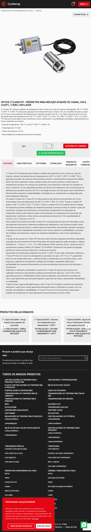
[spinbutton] (48, 146)
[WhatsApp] (84, 525)
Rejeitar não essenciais (21, 526)
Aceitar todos (44, 526)
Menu (82, 4)
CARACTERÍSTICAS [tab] (24, 163)
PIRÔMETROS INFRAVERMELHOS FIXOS (17, 10)
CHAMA (38, 10)
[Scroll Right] (87, 326)
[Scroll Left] (3, 326)
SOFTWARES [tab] (41, 163)
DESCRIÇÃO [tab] (8, 163)
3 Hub (64, 524)
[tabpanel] (45, 233)
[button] (51, 145)
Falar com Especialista (52, 153)
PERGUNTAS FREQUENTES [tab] (71, 163)
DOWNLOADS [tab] (56, 163)
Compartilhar (80, 14)
